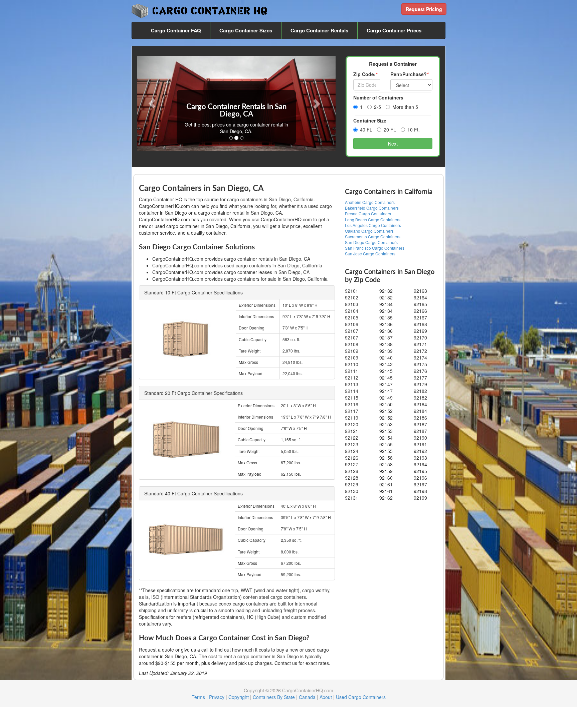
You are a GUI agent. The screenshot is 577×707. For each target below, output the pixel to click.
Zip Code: (365, 74)
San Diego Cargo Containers (371, 242)
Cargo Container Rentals (319, 30)
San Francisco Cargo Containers (374, 248)
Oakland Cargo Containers (369, 231)
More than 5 (405, 106)
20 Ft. (390, 129)
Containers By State (274, 697)
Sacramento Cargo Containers (372, 236)
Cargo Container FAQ (176, 30)
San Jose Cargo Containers (370, 253)
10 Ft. (413, 129)
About (326, 697)
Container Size (369, 120)
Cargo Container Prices (394, 30)
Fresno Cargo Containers (368, 213)
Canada (307, 697)
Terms (198, 697)
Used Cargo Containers (361, 697)
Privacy (216, 697)
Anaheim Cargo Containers (370, 202)
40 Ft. (366, 129)
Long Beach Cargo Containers (372, 219)
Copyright (238, 697)
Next (393, 143)
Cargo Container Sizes (245, 30)
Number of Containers (378, 97)
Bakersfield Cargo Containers (372, 208)
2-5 (377, 106)
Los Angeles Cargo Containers (373, 225)
